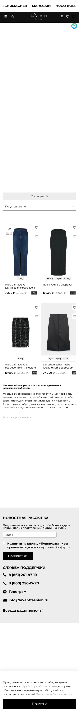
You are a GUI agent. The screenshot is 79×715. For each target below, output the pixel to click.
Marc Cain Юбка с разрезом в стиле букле (20, 366)
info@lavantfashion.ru (28, 600)
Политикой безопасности (54, 694)
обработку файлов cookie (39, 686)
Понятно (39, 704)
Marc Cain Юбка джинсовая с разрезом (20, 286)
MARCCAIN (37, 6)
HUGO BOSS (62, 6)
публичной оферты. (55, 547)
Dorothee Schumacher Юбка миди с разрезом (58, 366)
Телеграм (17, 591)
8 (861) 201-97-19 (23, 575)
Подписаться (17, 556)
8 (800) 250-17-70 (24, 583)
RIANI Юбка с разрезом (58, 284)
